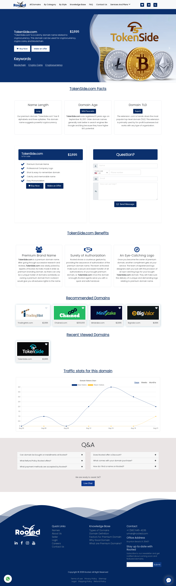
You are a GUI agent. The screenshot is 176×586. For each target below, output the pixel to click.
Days (137, 382)
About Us (57, 533)
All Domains (35, 4)
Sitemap (102, 578)
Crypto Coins (35, 65)
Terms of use (77, 578)
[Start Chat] (8, 579)
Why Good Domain (99, 540)
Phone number (115, 172)
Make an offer (40, 48)
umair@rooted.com (137, 533)
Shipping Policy (85, 581)
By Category (50, 4)
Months (152, 382)
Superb (138, 111)
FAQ (91, 4)
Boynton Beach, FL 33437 (138, 541)
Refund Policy (100, 581)
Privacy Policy (91, 578)
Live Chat (88, 483)
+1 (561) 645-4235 (136, 530)
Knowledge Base (78, 4)
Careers (56, 543)
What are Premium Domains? (105, 543)
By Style (63, 4)
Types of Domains (99, 530)
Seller (55, 536)
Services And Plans (119, 4)
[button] (106, 48)
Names (56, 530)
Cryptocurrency (53, 65)
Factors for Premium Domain (105, 536)
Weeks (144, 382)
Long (38, 111)
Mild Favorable (88, 111)
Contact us (101, 4)
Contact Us (58, 546)
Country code (99, 171)
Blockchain (20, 65)
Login (55, 540)
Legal (74, 581)
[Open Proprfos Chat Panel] (169, 580)
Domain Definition (99, 533)
